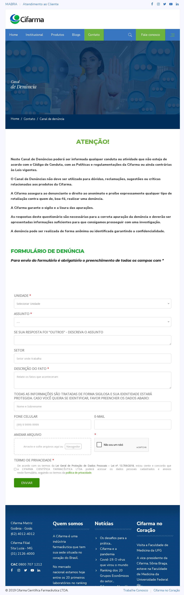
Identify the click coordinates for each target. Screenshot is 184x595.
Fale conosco (150, 35)
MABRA (11, 4)
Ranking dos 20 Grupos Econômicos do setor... (114, 575)
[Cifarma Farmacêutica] (27, 19)
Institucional (34, 35)
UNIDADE (22, 296)
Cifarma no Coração (167, 590)
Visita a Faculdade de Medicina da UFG (152, 548)
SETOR (19, 350)
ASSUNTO (23, 314)
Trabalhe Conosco (135, 590)
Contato (94, 35)
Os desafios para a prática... (113, 541)
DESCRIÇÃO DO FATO (31, 369)
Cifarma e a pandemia (108, 551)
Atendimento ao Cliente (41, 4)
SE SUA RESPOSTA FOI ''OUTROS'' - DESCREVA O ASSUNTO (58, 332)
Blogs (76, 35)
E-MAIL (99, 416)
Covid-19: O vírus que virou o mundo (114, 562)
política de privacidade (78, 472)
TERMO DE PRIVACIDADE (34, 460)
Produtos (57, 35)
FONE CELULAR (25, 416)
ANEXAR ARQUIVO (27, 435)
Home (13, 35)
